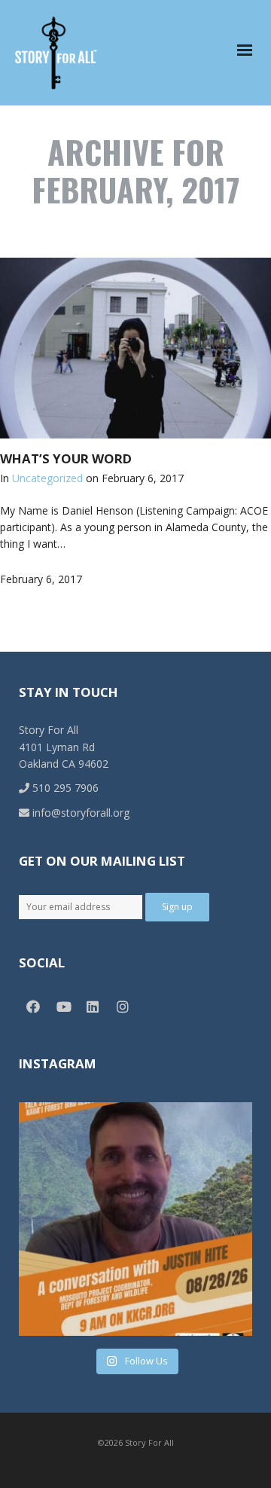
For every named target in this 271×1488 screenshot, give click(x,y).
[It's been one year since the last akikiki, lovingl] (135, 1219)
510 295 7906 (64, 788)
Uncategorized (47, 478)
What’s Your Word (66, 458)
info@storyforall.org (79, 812)
